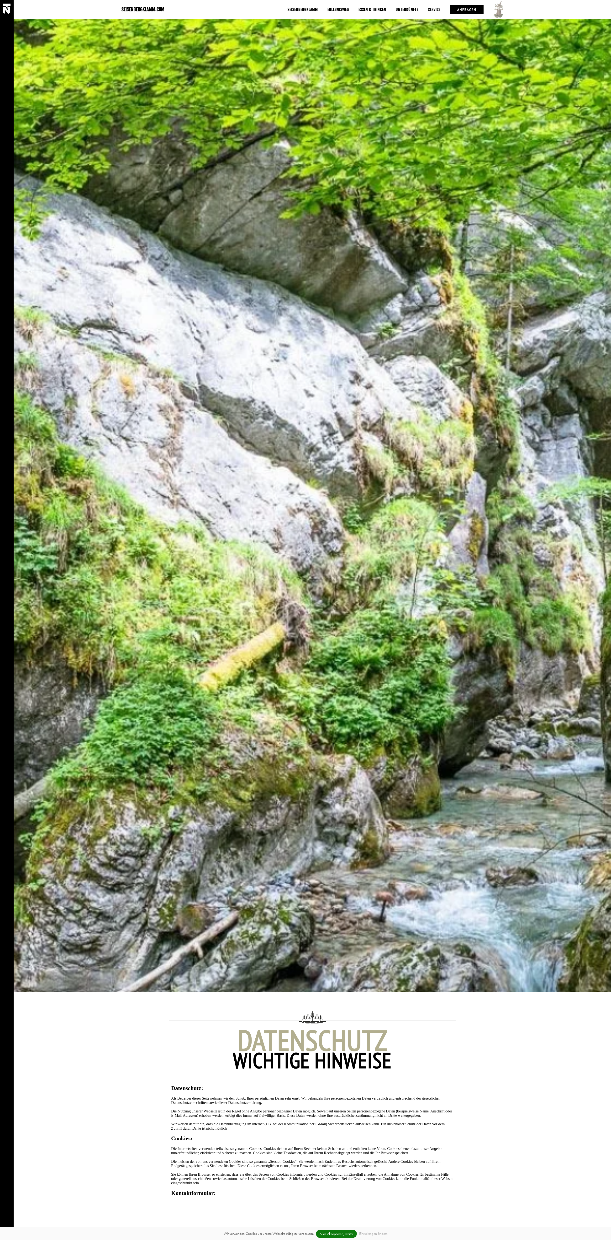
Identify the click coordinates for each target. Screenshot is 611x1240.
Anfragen (466, 9)
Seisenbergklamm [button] (303, 9)
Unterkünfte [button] (407, 9)
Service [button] (434, 9)
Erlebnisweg (338, 9)
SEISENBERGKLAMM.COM (142, 9)
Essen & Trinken (372, 9)
